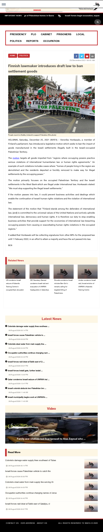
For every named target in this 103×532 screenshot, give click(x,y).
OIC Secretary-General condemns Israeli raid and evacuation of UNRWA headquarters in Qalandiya (39, 285)
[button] (12, 424)
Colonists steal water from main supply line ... (27, 344)
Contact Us (12, 523)
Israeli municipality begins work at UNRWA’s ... (27, 397)
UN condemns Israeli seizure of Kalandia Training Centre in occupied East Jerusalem (15, 285)
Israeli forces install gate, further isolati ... (25, 371)
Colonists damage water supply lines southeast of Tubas (30, 460)
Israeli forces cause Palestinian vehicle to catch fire (28, 471)
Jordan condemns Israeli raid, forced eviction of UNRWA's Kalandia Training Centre (87, 285)
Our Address (28, 523)
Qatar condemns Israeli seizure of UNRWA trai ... (28, 379)
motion (16, 158)
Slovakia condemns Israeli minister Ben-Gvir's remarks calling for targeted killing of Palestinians (63, 286)
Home (12, 56)
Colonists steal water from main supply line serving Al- (29, 482)
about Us (42, 523)
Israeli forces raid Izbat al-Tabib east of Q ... (26, 362)
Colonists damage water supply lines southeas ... (28, 326)
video (51, 409)
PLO (33, 34)
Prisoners (64, 34)
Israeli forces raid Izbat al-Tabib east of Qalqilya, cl (27, 504)
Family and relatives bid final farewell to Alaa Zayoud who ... (51, 439)
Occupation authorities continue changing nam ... (29, 353)
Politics (16, 41)
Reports (32, 41)
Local (80, 34)
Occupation (51, 41)
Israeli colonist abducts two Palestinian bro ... (27, 388)
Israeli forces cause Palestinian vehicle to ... (26, 335)
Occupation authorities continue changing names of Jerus (31, 493)
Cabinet (46, 34)
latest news (51, 319)
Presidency (18, 34)
